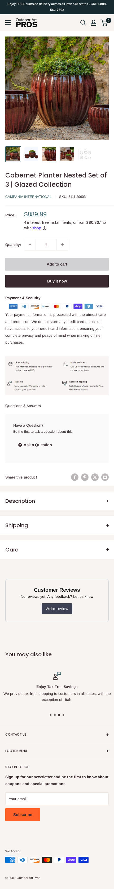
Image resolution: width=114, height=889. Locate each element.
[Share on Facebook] (74, 477)
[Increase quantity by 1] (62, 244)
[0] (104, 23)
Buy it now (57, 281)
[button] (104, 23)
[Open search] (83, 23)
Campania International (28, 197)
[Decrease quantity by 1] (30, 244)
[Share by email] (105, 477)
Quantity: (13, 245)
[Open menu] (8, 22)
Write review (57, 609)
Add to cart (57, 264)
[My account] (93, 23)
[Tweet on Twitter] (95, 477)
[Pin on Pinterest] (85, 477)
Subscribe (22, 814)
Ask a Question (37, 445)
